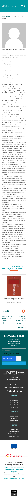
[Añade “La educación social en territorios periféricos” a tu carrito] (23, 311)
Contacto (14, 418)
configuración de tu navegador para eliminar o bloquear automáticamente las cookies (14, 469)
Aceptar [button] (14, 491)
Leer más (14, 494)
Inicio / (3, 16)
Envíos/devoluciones (14, 433)
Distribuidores (14, 420)
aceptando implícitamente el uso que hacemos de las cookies (14, 479)
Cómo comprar (14, 429)
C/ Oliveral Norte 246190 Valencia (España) (14, 378)
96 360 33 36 (14, 407)
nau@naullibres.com (18, 387)
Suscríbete (14, 363)
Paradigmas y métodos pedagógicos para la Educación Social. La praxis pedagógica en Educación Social (21, 322)
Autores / (8, 16)
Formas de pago (14, 436)
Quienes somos (14, 416)
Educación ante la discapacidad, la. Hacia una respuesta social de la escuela (7, 320)
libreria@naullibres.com (14, 384)
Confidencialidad (14, 431)
